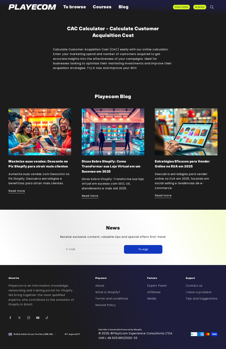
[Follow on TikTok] (47, 317)
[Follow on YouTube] (38, 317)
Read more (16, 191)
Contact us (194, 286)
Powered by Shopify (131, 329)
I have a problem (199, 292)
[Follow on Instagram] (28, 317)
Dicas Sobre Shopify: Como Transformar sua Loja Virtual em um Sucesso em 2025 (111, 166)
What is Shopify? (107, 292)
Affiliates (154, 292)
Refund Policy (105, 305)
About (100, 286)
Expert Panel (157, 286)
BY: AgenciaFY (72, 334)
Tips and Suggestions (202, 298)
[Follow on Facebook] (10, 317)
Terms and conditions (111, 298)
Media (151, 298)
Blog (124, 6)
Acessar (199, 6)
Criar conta (181, 6)
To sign (143, 249)
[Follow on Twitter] (19, 317)
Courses (102, 6)
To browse (74, 6)
